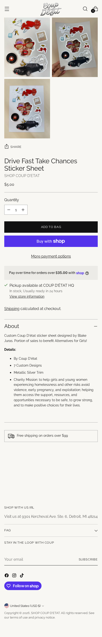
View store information (26, 296)
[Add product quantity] (23, 209)
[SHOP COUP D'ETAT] (51, 9)
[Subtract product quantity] (9, 209)
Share (15, 147)
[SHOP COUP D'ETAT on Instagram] (15, 576)
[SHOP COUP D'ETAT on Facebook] (7, 576)
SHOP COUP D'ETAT (22, 175)
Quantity (11, 200)
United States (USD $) (25, 606)
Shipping (11, 308)
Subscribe (88, 559)
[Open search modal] (85, 9)
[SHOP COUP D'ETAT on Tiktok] (22, 576)
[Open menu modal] (7, 9)
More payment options (51, 256)
